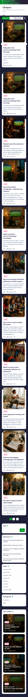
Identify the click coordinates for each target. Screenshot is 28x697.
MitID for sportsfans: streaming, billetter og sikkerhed (11, 367)
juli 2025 (5, 579)
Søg (4, 524)
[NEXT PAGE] (17, 517)
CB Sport (7, 7)
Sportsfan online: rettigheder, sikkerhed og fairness (12, 187)
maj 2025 (5, 584)
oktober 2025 (6, 570)
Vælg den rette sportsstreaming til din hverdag (11, 99)
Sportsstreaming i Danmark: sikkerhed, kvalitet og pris (13, 557)
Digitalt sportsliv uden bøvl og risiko (13, 543)
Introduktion (6, 598)
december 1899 (7, 587)
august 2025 (6, 576)
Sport (6, 44)
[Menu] (3, 15)
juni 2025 (5, 582)
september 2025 (7, 573)
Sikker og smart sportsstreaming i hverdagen (10, 234)
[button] (6, 61)
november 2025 (7, 567)
